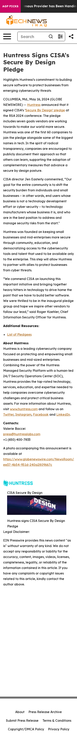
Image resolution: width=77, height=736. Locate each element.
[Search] (50, 36)
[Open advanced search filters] (60, 36)
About (19, 712)
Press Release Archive (45, 712)
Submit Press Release (22, 720)
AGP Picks (10, 6)
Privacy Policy (58, 729)
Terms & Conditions (56, 720)
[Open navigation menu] (7, 36)
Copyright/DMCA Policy (26, 729)
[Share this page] (71, 36)
